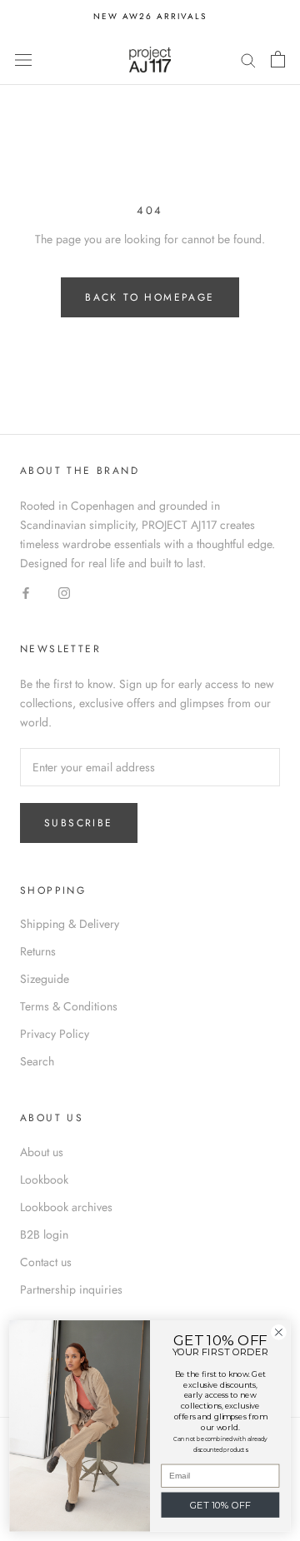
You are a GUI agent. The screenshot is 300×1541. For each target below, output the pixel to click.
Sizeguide (44, 978)
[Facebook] (26, 591)
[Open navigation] (23, 59)
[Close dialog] (279, 1332)
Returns (38, 951)
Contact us (46, 1262)
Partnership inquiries (71, 1289)
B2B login (44, 1234)
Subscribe (78, 822)
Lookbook (44, 1179)
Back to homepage (149, 297)
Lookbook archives (66, 1207)
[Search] (248, 59)
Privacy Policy (54, 1033)
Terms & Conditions (69, 1006)
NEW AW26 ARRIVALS (150, 16)
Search (37, 1061)
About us (41, 1152)
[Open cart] (278, 59)
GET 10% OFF (221, 1505)
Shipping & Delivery (69, 923)
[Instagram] (64, 591)
